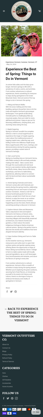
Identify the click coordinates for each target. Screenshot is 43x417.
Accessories (6, 383)
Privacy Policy (7, 355)
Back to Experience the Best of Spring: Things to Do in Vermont (22, 314)
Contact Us (6, 348)
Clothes (5, 376)
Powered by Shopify (30, 405)
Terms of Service (8, 361)
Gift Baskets (6, 380)
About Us (5, 344)
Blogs (4, 351)
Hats (4, 373)
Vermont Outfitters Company (15, 405)
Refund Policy (7, 358)
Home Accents (7, 386)
